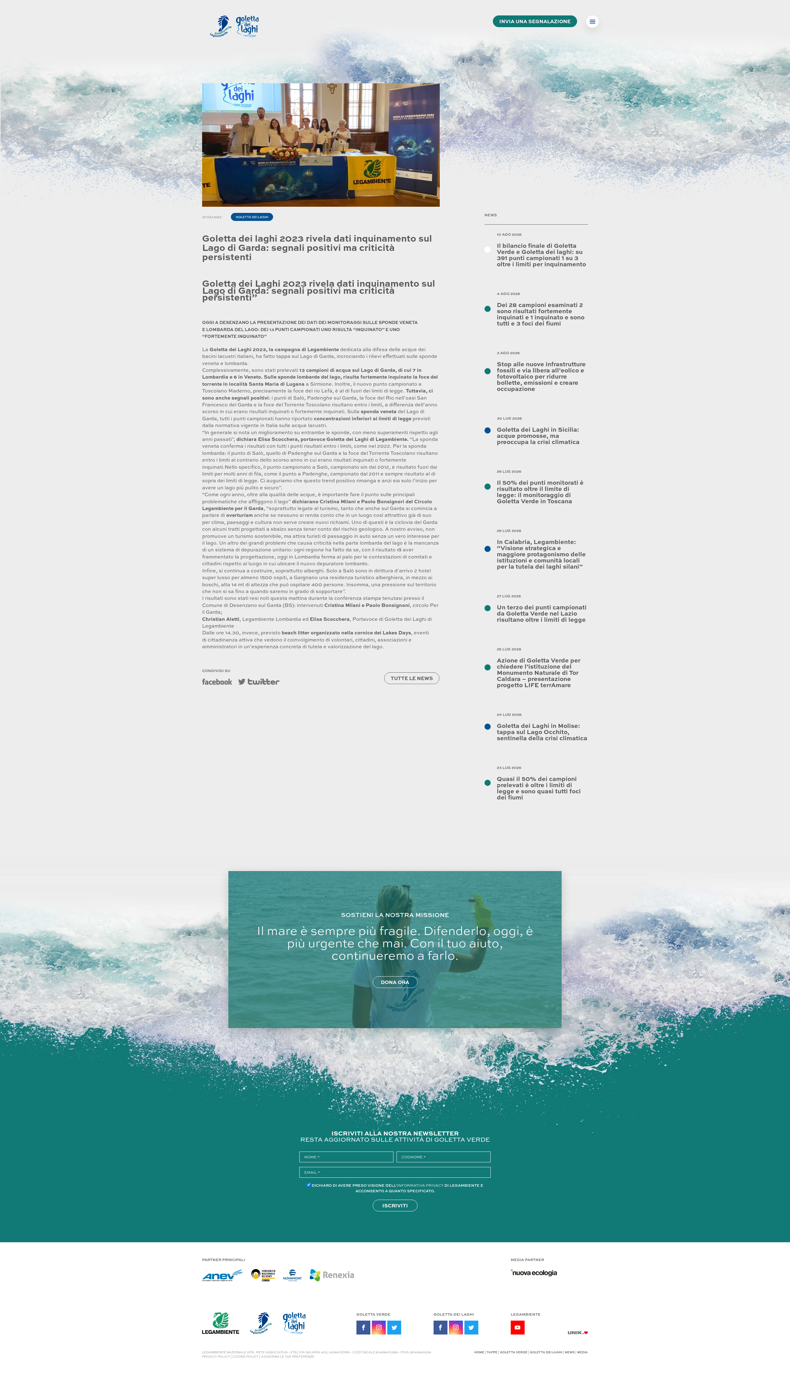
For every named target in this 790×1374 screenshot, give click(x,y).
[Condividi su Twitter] (259, 682)
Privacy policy (216, 1356)
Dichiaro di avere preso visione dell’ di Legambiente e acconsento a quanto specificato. (397, 1187)
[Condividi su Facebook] (217, 682)
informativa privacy (420, 1185)
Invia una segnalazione (535, 21)
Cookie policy (245, 1356)
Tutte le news (412, 678)
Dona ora (395, 982)
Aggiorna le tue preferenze (287, 1356)
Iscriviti (395, 1205)
